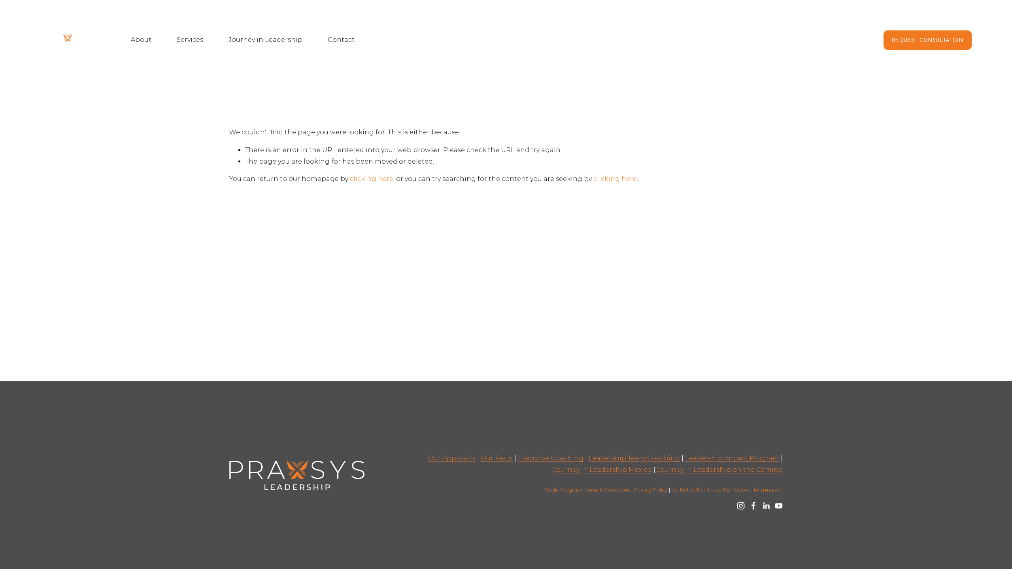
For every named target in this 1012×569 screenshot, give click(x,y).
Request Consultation (927, 40)
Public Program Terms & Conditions (587, 489)
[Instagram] (741, 506)
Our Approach (452, 458)
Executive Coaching (550, 458)
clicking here (371, 179)
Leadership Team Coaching (634, 458)
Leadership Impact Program (732, 458)
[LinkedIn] (766, 506)
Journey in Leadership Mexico (602, 469)
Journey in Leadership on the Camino (720, 469)
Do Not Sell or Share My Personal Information (727, 489)
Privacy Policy (651, 489)
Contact (341, 39)
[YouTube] (779, 506)
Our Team (497, 458)
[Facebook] (753, 506)
